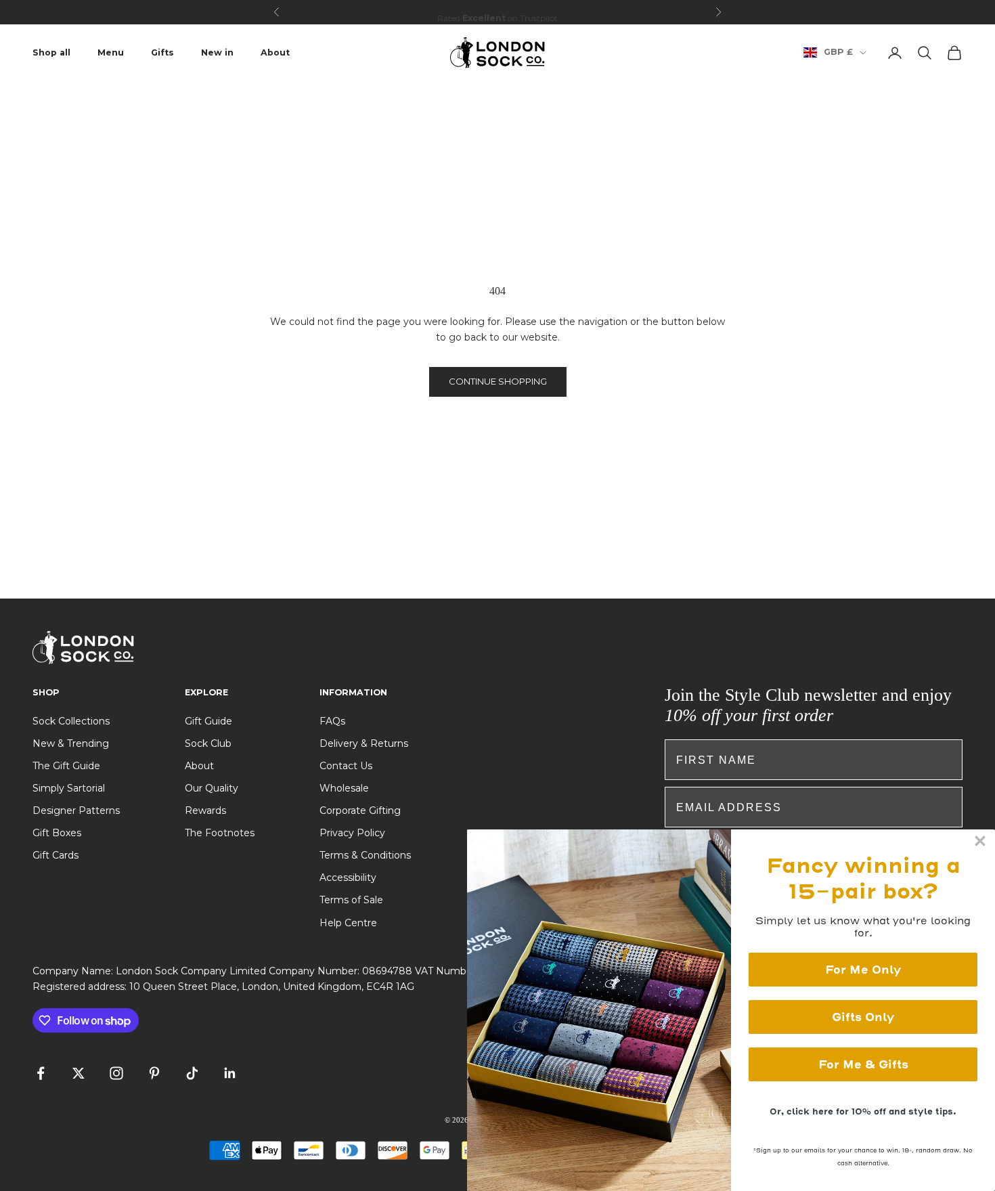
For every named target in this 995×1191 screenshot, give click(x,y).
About (275, 52)
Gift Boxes (56, 833)
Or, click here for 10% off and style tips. (863, 1111)
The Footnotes (220, 833)
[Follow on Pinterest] (154, 1073)
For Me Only (863, 969)
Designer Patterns (76, 810)
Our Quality (211, 788)
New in (217, 52)
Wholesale (344, 788)
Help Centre (348, 923)
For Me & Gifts (863, 1064)
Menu (110, 52)
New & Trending (70, 743)
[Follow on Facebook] (40, 1073)
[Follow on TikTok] (192, 1073)
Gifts (162, 52)
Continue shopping (498, 381)
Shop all (51, 52)
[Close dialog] (980, 840)
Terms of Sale (351, 900)
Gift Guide (208, 721)
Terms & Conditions (365, 855)
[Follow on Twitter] (78, 1073)
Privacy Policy (352, 833)
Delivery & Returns (363, 743)
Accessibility (347, 877)
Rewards (205, 810)
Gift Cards (55, 855)
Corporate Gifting (360, 810)
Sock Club (208, 743)
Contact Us (345, 766)
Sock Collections (71, 721)
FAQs (332, 721)
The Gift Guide (66, 766)
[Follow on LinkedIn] (230, 1073)
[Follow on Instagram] (116, 1073)
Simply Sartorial (68, 788)
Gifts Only (863, 1017)
